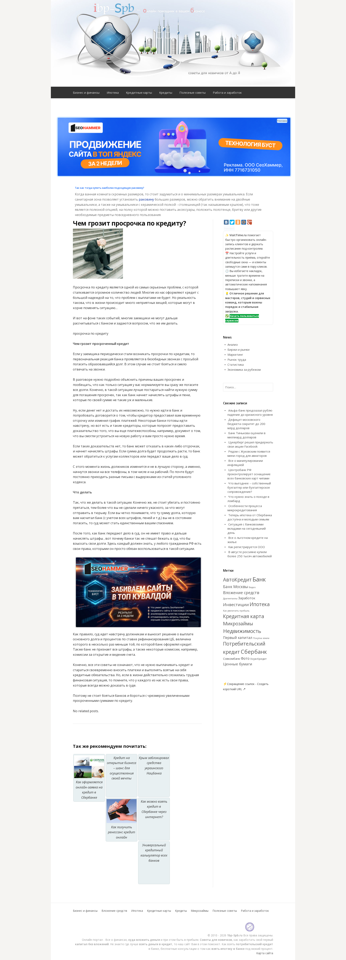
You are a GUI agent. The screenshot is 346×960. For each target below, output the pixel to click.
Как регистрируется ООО (246, 547)
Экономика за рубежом (244, 370)
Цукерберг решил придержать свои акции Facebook (250, 444)
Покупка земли (261, 638)
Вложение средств (241, 592)
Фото (245, 658)
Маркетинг (235, 354)
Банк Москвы (235, 586)
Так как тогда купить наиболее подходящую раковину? (109, 188)
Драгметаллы (230, 598)
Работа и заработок (227, 92)
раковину (146, 199)
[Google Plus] (249, 222)
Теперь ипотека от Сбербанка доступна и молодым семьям (249, 517)
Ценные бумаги (237, 663)
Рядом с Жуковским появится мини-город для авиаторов (248, 453)
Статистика (235, 365)
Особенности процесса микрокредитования (244, 508)
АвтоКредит (237, 579)
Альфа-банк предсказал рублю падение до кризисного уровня (250, 412)
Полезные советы (192, 92)
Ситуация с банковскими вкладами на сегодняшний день (246, 528)
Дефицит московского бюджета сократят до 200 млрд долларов (246, 424)
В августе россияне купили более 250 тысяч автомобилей (249, 554)
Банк (259, 579)
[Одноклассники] (237, 222)
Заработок (246, 598)
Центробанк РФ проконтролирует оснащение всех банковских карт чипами (249, 474)
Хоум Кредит (258, 659)
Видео (252, 587)
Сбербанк (254, 651)
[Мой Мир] (243, 222)
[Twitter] (232, 222)
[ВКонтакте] (226, 222)
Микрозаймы (238, 623)
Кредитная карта (243, 616)
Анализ (232, 344)
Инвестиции (236, 604)
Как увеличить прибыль (236, 610)
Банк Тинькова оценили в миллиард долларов (246, 435)
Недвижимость (242, 631)
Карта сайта (264, 953)
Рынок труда (236, 359)
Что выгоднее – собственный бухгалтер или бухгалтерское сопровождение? (249, 487)
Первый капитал (237, 637)
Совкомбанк (231, 659)
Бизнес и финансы (86, 92)
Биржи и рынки (238, 349)
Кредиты (165, 92)
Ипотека (113, 92)
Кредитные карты (139, 92)
